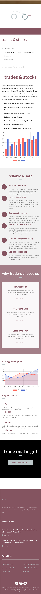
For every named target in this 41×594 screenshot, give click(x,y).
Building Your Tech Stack (30, 568)
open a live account (19, 462)
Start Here (26, 572)
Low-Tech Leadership (8, 568)
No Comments (8, 60)
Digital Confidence (7, 564)
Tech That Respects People (31, 564)
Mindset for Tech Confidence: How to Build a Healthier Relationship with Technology (20, 531)
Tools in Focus (6, 572)
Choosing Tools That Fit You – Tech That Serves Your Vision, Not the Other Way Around (19, 541)
